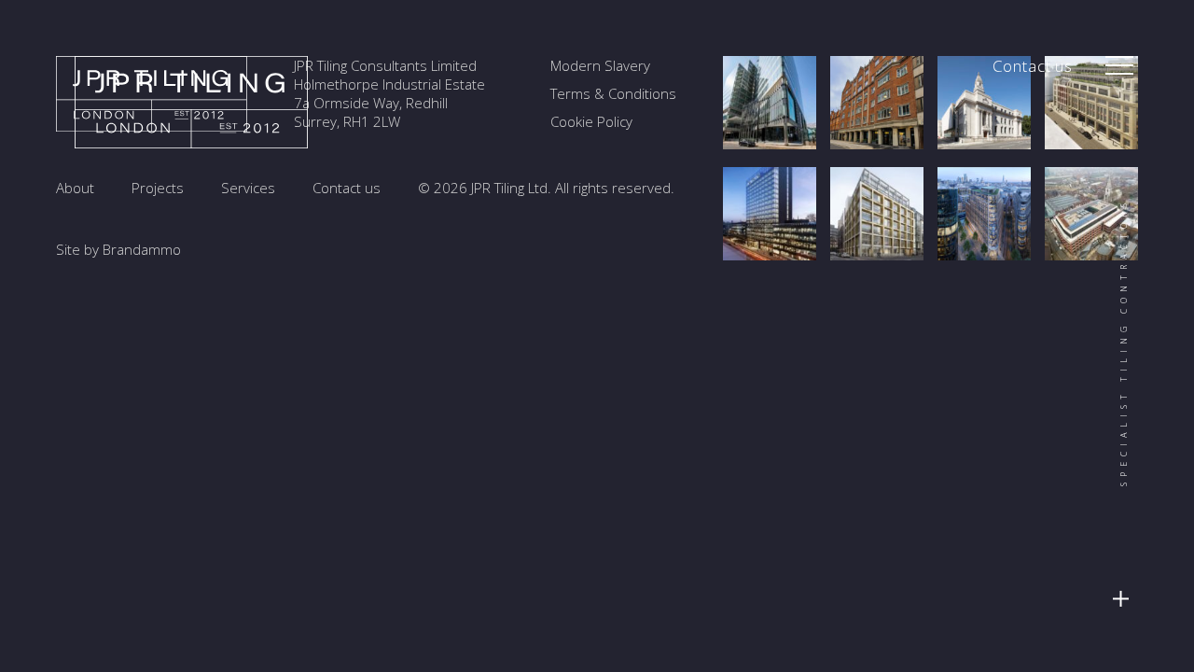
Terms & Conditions (613, 93)
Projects (158, 187)
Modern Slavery (600, 65)
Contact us (1033, 66)
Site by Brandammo (118, 249)
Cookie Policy (591, 121)
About (75, 187)
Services (248, 187)
